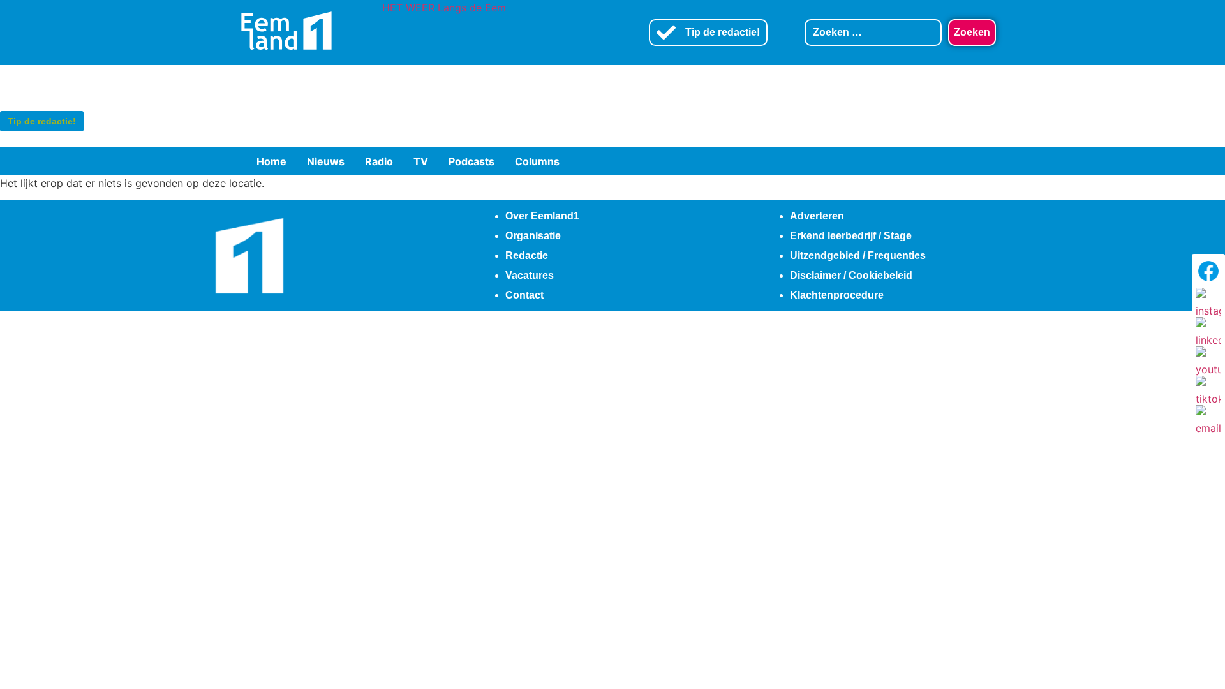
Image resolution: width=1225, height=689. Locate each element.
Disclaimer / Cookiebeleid (851, 275)
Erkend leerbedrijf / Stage (851, 235)
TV (420, 161)
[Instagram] (1208, 300)
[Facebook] (1208, 271)
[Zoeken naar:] (873, 32)
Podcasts (471, 161)
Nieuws (326, 161)
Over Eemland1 (542, 216)
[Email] (1208, 418)
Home (271, 161)
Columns (537, 161)
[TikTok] (1208, 388)
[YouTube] (1208, 359)
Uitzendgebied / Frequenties (858, 255)
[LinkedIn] (1208, 330)
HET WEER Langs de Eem (444, 7)
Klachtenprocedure (837, 295)
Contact (524, 295)
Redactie (526, 255)
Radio (379, 161)
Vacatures (529, 275)
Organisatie (533, 235)
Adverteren (817, 216)
